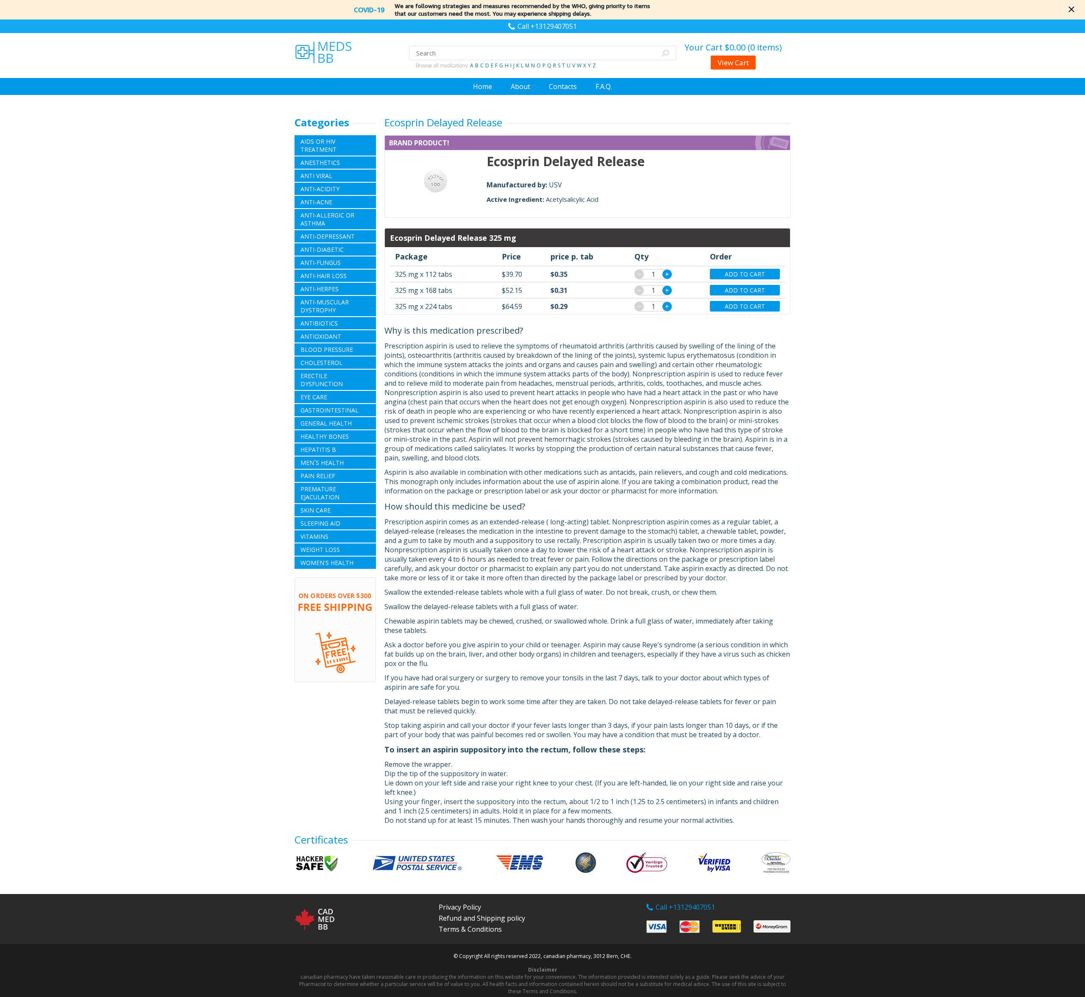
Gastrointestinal (329, 410)
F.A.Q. (603, 86)
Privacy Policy (460, 907)
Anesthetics (320, 163)
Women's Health (326, 563)
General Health (326, 423)
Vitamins (314, 536)
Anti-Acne (316, 202)
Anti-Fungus (320, 263)
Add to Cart (745, 274)
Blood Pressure (326, 349)
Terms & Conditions (470, 929)
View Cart (733, 62)
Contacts (563, 86)
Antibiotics (319, 323)
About (520, 86)
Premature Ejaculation (319, 493)
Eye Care (313, 397)
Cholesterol (321, 363)
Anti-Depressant (327, 236)
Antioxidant (320, 336)
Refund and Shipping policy (482, 918)
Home (482, 86)
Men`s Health (322, 463)
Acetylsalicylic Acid (572, 199)
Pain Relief (317, 476)
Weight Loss (320, 550)
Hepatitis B (318, 450)
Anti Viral (316, 176)
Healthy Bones (324, 436)
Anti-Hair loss (323, 276)
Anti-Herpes (319, 289)
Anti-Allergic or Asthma (327, 219)
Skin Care (315, 510)
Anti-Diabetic (322, 249)
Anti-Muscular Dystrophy (324, 306)
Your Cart (733, 47)
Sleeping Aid (320, 523)
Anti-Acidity (319, 189)
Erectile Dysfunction (321, 380)
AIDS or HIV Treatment (318, 145)
